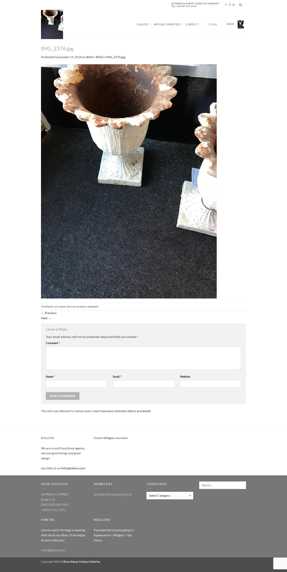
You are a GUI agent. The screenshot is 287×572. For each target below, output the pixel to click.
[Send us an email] (233, 5)
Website (185, 376)
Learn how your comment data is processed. (122, 411)
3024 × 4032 (94, 57)
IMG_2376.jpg (115, 57)
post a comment (89, 306)
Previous (49, 313)
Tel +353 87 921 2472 (184, 6)
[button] (212, 24)
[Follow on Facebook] (226, 5)
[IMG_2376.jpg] (129, 181)
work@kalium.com (53, 550)
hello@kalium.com (73, 468)
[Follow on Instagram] (230, 5)
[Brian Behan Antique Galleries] (52, 24)
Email (117, 376)
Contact (191, 24)
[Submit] (242, 485)
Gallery (142, 24)
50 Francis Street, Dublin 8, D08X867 (195, 3)
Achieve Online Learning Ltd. (113, 494)
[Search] (240, 5)
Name (50, 376)
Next (46, 318)
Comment (53, 343)
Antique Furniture (167, 24)
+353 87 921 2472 (53, 510)
